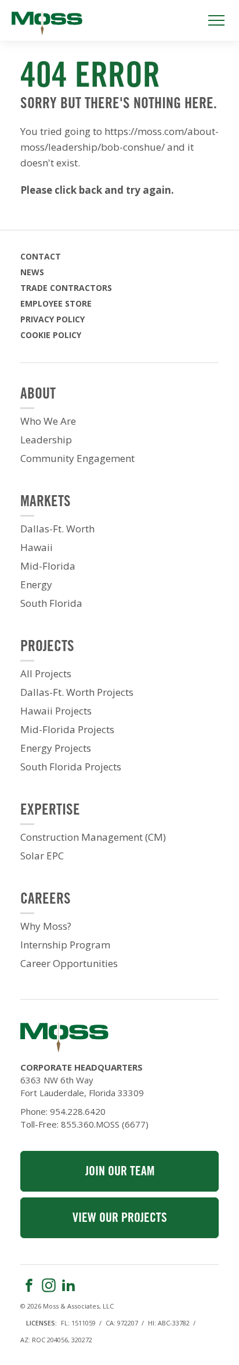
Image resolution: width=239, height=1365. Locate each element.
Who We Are (48, 421)
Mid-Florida (47, 566)
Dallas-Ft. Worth (57, 528)
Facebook (29, 1285)
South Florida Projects (70, 766)
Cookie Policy (50, 334)
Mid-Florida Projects (67, 729)
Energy (36, 584)
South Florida (51, 603)
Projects (47, 647)
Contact (40, 256)
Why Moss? (45, 926)
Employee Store (56, 303)
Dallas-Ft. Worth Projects (76, 692)
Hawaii (36, 547)
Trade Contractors (66, 287)
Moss (47, 23)
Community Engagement (77, 458)
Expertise (50, 811)
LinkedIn (68, 1285)
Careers (45, 900)
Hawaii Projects (56, 711)
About (38, 395)
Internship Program (65, 945)
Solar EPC (42, 855)
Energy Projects (55, 748)
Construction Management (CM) (93, 837)
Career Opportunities (69, 963)
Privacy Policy (52, 319)
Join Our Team (119, 1172)
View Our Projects (120, 1218)
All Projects (45, 673)
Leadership (46, 439)
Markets (45, 502)
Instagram (48, 1285)
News (32, 272)
